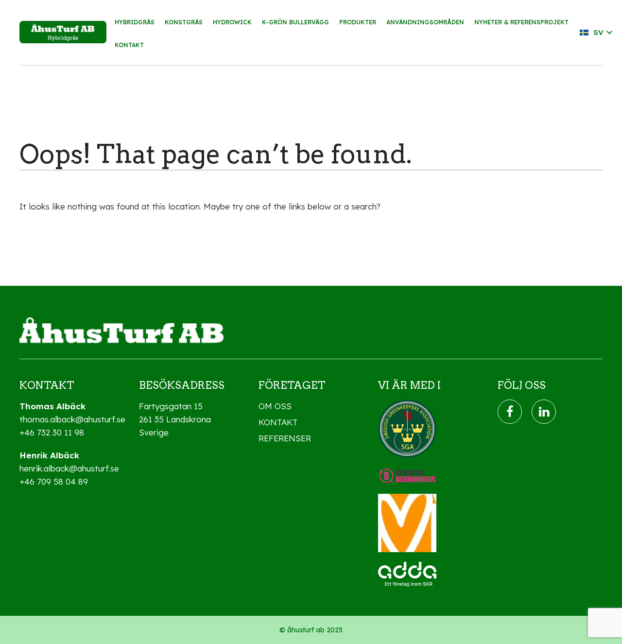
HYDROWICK (232, 22)
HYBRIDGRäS (135, 22)
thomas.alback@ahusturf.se (72, 419)
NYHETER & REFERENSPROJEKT (521, 22)
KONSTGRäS (184, 22)
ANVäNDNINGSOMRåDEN (425, 22)
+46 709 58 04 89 (53, 481)
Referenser (285, 438)
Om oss (275, 406)
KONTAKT (129, 45)
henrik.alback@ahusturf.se (69, 468)
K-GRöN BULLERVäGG (295, 22)
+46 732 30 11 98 (51, 432)
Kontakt (278, 422)
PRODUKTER (357, 22)
